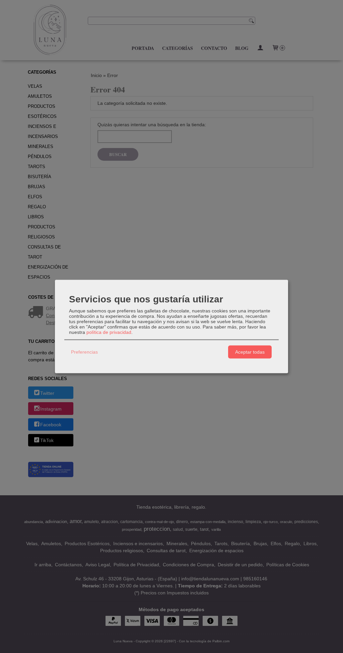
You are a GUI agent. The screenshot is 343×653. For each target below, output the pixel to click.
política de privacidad (108, 332)
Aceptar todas (250, 352)
